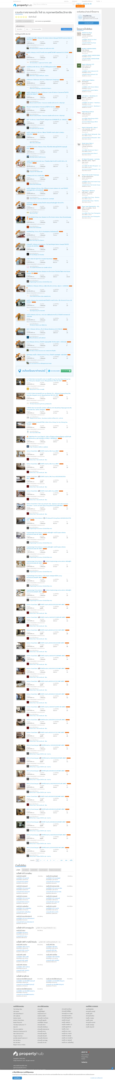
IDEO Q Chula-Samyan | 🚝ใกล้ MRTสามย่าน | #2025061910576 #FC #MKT (46, 784)
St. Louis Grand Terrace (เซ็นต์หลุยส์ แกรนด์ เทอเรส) (40, 363)
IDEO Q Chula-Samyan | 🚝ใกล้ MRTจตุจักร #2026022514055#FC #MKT (46, 771)
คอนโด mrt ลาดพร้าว (67, 1038)
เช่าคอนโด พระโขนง (67, 1009)
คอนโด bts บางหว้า (67, 1033)
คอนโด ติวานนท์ (66, 1020)
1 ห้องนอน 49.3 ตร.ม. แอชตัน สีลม (35, 176)
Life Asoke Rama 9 (18, 1013)
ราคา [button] (27, 29)
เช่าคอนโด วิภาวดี (42, 1042)
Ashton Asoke (17, 1018)
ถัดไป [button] (71, 860)
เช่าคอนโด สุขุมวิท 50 (67, 1018)
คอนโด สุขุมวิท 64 (66, 1027)
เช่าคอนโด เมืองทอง (43, 1038)
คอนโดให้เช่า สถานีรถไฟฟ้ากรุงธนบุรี (25, 981)
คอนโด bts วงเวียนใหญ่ (67, 1042)
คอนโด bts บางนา (66, 1031)
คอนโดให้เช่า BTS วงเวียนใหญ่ (23, 908)
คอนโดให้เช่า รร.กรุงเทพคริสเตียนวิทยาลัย (26, 21)
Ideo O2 (15, 1027)
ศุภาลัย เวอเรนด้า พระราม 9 (20, 1038)
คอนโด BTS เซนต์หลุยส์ (52, 876)
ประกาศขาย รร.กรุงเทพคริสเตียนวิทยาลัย (45, 21)
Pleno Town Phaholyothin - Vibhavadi (92, 206)
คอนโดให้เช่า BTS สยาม (22, 932)
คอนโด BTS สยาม (20, 930)
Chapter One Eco (17, 1036)
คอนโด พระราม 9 (42, 1013)
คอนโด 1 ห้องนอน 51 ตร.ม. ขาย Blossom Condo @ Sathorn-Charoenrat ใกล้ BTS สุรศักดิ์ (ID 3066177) (48, 93)
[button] (57, 860)
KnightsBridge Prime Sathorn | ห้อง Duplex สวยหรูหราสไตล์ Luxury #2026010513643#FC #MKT (44, 576)
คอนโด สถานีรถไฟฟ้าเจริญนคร (54, 979)
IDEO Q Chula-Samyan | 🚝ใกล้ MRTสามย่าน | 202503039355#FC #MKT (46, 745)
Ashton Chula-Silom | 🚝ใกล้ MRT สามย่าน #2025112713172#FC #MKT (45, 681)
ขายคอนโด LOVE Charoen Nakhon (90, 90)
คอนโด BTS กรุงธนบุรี (51, 896)
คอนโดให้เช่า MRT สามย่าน (23, 947)
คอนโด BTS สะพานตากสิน (52, 886)
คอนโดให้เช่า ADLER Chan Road (89, 39)
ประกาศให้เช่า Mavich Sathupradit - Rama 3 (92, 134)
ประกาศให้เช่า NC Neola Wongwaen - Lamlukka (93, 166)
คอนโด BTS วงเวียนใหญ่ (22, 906)
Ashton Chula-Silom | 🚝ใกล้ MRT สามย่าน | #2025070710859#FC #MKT (46, 656)
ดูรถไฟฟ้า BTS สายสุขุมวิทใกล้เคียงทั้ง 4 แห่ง (46, 928)
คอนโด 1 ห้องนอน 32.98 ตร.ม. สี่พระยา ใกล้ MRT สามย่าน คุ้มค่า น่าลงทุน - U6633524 (45, 133)
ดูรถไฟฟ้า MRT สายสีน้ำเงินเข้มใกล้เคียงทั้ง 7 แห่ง (49, 942)
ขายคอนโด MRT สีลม (51, 950)
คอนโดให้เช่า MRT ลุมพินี (22, 957)
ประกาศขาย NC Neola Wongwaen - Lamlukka (92, 169)
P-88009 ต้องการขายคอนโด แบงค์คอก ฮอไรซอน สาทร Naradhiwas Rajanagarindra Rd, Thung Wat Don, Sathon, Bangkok (49, 408)
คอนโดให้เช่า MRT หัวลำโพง (53, 957)
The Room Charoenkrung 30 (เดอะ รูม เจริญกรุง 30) (40, 403)
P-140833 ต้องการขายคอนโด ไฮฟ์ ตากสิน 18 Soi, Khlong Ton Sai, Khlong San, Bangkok (47, 423)
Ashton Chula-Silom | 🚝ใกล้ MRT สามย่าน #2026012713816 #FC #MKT (46, 694)
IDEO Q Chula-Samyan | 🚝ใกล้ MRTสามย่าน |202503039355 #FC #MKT (46, 848)
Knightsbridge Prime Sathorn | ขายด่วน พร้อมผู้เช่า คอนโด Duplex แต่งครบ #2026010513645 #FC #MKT (46, 533)
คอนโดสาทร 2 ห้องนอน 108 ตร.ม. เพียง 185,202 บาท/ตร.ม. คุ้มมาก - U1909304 (47, 286)
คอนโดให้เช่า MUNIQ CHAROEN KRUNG (91, 55)
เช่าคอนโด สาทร (42, 1031)
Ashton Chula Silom (18, 1020)
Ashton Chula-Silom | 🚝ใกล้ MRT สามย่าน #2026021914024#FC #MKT (45, 796)
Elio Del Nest (16, 1042)
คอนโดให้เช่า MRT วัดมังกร (23, 967)
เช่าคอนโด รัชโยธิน (66, 1011)
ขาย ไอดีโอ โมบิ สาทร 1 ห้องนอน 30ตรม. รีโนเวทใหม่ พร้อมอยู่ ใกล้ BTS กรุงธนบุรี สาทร (47, 147)
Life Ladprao (16, 1016)
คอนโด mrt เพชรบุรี (67, 1040)
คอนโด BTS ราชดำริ (51, 906)
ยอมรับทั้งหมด (17, 1078)
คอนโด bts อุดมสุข (66, 1036)
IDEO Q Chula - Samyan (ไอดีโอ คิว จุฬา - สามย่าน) (40, 754)
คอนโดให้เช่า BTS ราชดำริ (52, 908)
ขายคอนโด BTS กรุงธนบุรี (52, 902)
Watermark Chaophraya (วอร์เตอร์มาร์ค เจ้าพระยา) (40, 88)
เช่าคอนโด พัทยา (90, 1016)
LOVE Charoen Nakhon (88, 80)
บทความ (66, 1)
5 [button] (50, 860)
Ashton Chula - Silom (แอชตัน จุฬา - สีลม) (38, 459)
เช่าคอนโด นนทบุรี (90, 1011)
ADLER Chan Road (87, 33)
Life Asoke (16, 1011)
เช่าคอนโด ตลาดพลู (42, 1040)
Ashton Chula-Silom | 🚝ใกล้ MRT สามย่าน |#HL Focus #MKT (42, 491)
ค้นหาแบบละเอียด (37, 29)
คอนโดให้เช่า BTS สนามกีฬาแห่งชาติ (25, 918)
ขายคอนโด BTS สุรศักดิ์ (22, 882)
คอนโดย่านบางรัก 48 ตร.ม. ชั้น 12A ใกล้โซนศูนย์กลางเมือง (41, 67)
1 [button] (37, 860)
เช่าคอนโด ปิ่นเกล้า (42, 1036)
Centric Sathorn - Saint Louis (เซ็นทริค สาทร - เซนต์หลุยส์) (42, 198)
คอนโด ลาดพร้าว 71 (67, 1024)
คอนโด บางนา (65, 1029)
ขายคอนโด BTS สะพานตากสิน (53, 892)
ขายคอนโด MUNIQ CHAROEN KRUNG (90, 59)
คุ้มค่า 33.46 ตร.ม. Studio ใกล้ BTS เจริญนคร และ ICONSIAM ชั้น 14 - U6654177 (47, 120)
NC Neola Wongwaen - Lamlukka (91, 159)
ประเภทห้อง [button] (19, 29)
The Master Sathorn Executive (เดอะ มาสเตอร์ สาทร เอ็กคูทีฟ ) (43, 350)
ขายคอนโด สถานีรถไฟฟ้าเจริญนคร (55, 984)
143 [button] (61, 860)
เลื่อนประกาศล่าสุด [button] (67, 29)
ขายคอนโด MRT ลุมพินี (22, 960)
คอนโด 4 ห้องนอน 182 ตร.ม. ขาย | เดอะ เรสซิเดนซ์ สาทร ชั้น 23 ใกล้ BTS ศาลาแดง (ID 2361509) (48, 315)
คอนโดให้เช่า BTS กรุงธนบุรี (53, 898)
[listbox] (99, 1)
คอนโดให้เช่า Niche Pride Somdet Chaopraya (92, 181)
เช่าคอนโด (40, 1009)
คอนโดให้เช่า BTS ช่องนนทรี (23, 888)
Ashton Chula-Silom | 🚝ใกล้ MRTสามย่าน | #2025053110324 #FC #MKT (46, 720)
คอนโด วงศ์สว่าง (66, 1022)
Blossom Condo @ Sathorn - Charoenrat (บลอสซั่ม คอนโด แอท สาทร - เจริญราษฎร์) (47, 102)
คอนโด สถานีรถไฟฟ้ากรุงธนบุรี (24, 979)
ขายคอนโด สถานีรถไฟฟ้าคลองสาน (25, 994)
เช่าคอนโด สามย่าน (66, 1016)
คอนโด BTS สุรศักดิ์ (21, 876)
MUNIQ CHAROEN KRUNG (89, 49)
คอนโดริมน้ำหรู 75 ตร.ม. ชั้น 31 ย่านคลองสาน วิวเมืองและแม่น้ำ (42, 232)
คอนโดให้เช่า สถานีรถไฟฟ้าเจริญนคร (55, 981)
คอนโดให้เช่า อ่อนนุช (43, 1022)
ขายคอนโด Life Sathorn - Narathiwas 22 (91, 106)
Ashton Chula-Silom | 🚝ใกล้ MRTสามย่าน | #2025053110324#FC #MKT (46, 668)
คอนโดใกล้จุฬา (41, 1011)
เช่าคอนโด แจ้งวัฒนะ (43, 1027)
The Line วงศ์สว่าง (18, 1029)
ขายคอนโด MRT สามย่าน (22, 950)
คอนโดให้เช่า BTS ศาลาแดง (23, 898)
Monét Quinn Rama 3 (87, 143)
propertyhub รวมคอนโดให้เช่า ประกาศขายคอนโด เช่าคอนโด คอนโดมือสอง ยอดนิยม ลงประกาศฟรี (22, 5)
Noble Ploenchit (17, 1022)
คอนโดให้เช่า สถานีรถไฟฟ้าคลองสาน (25, 991)
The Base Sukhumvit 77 (19, 1025)
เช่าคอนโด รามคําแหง (43, 1018)
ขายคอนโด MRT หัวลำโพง (52, 960)
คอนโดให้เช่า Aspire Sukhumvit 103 (90, 71)
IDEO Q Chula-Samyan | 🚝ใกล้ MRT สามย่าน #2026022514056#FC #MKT (46, 822)
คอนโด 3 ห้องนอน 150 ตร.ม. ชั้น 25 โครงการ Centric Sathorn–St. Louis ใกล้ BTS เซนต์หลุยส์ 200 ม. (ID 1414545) (47, 189)
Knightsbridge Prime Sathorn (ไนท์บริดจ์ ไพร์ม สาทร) (41, 282)
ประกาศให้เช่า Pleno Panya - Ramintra (90, 197)
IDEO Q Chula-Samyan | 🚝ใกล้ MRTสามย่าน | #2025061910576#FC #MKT (46, 758)
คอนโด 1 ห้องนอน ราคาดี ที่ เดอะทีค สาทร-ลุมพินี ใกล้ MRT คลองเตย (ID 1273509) (47, 52)
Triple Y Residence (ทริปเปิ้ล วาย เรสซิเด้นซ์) (39, 447)
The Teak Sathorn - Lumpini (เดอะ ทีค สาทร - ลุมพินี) (41, 62)
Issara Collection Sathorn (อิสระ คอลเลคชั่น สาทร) (40, 296)
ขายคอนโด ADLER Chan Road (89, 43)
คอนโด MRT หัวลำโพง (51, 954)
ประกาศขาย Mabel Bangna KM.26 (90, 122)
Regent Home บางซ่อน (19, 1045)
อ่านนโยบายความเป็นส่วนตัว (96, 1078)
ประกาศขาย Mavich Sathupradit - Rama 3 (91, 137)
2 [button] (40, 860)
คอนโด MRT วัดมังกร (21, 964)
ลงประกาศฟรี (80, 6)
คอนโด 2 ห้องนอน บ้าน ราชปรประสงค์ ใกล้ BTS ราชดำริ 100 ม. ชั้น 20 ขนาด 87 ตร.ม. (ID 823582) (49, 301)
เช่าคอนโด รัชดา (42, 1025)
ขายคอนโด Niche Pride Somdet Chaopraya (92, 185)
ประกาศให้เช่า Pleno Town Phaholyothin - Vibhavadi (94, 213)
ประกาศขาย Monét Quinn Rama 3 (90, 153)
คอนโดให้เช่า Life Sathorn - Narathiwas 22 (91, 103)
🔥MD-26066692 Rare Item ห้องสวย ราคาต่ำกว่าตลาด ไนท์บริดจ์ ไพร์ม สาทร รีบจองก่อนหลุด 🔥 (48, 272)
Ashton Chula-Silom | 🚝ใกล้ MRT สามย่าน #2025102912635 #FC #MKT (46, 604)
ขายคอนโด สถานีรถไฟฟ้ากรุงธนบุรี (25, 984)
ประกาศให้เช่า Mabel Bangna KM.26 (90, 118)
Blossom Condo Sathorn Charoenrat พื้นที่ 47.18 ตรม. (41, 107)
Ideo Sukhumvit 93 (18, 1033)
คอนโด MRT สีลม (50, 944)
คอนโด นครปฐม (90, 1025)
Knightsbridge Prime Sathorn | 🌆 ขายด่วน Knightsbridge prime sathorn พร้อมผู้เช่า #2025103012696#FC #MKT (49, 591)
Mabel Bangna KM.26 (88, 112)
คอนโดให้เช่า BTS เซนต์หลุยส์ (53, 878)
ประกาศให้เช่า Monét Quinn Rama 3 (90, 150)
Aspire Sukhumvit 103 (88, 64)
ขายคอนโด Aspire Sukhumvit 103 (90, 74)
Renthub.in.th (17, 1)
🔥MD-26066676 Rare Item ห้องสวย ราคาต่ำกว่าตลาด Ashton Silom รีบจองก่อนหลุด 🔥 (49, 218)
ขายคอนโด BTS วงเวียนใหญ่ (23, 912)
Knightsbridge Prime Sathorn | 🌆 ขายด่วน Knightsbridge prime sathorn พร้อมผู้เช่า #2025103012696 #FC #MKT (49, 562)
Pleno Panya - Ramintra (88, 191)
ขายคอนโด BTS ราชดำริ (52, 912)
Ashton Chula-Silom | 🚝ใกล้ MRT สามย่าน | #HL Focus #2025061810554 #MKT (46, 477)
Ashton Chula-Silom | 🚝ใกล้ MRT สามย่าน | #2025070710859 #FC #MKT (46, 617)
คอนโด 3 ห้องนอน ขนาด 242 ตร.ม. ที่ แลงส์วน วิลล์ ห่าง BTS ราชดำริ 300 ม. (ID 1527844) (47, 162)
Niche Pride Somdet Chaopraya (90, 175)
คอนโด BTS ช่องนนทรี (22, 886)
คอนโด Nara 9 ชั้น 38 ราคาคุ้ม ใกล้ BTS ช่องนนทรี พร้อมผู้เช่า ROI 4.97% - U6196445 (45, 203)
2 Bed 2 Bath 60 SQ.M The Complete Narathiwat (40, 259)
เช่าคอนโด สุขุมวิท (42, 1020)
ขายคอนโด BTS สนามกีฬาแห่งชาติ (25, 922)
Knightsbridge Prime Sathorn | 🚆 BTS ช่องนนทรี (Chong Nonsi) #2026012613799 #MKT (49, 519)
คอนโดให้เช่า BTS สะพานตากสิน (54, 888)
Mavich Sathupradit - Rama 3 (90, 127)
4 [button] (47, 860)
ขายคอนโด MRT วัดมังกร (22, 970)
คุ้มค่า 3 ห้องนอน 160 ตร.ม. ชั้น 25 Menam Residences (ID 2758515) (44, 329)
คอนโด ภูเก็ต (89, 1013)
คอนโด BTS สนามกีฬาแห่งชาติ (24, 916)
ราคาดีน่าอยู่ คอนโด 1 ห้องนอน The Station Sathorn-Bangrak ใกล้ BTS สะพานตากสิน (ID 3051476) (49, 39)
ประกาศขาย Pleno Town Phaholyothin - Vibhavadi (94, 216)
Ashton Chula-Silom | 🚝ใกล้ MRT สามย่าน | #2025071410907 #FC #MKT (46, 707)
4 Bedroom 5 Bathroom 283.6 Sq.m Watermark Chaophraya (43, 80)
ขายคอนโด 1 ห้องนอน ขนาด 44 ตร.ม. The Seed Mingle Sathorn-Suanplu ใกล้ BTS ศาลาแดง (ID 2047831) (48, 245)
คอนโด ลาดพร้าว (42, 1016)
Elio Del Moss (17, 1040)
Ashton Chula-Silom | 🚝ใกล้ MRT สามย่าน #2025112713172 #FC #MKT (46, 630)
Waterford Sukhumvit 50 (20, 1031)
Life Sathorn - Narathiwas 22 (89, 96)
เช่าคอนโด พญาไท (42, 1033)
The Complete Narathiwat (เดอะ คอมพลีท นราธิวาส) (41, 267)
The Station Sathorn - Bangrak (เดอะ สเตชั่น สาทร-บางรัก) (42, 48)
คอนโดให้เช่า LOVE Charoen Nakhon (90, 87)
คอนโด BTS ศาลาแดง (21, 896)
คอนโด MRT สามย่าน (21, 944)
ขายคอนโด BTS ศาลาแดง (22, 902)
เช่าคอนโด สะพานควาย (43, 1029)
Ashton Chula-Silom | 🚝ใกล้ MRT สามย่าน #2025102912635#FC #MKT (45, 643)
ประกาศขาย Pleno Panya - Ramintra (90, 201)
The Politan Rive (17, 1009)
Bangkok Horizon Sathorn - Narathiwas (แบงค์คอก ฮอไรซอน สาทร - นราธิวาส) (46, 418)
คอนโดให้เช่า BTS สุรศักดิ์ (22, 878)
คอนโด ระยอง (89, 1020)
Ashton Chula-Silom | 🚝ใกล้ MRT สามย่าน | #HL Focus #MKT (43, 451)
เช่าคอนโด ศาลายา (90, 1022)
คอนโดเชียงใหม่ (90, 1009)
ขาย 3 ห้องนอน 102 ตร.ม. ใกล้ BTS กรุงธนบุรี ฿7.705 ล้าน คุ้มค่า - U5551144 (46, 342)
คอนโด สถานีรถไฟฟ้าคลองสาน (24, 989)
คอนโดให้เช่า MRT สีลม (51, 947)
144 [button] (66, 860)
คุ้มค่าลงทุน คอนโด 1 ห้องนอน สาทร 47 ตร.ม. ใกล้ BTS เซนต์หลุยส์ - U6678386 (47, 355)
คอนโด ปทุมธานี (90, 1027)
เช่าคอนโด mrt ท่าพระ (67, 1013)
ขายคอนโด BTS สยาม (21, 936)
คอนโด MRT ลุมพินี (21, 954)
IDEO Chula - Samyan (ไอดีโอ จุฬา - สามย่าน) (39, 75)
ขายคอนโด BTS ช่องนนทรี (23, 892)
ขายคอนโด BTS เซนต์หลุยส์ (53, 882)
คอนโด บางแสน (90, 1018)
